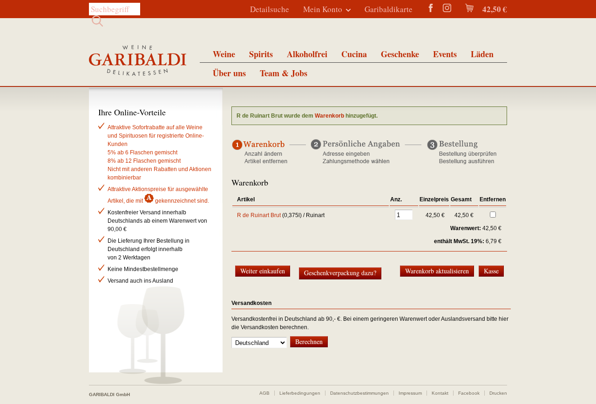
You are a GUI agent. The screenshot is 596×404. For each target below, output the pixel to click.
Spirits (261, 54)
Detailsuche (269, 9)
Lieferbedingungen (299, 393)
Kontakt (440, 393)
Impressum (410, 393)
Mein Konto (322, 9)
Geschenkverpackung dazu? (340, 272)
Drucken (498, 393)
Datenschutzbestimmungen (359, 393)
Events (445, 54)
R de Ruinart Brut (259, 215)
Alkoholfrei (307, 54)
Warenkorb (329, 116)
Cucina (354, 54)
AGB (264, 393)
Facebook (469, 393)
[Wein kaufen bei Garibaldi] (137, 61)
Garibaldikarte (389, 9)
